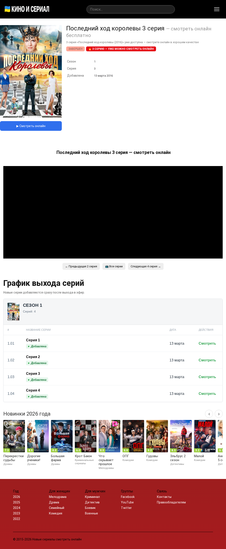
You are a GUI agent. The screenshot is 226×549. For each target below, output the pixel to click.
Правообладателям (171, 502)
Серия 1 (33, 340)
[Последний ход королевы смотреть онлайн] (31, 116)
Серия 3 (33, 373)
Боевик (90, 508)
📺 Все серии (114, 266)
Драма (54, 502)
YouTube (127, 502)
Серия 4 (33, 390)
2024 (16, 508)
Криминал (92, 497)
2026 (16, 497)
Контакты (164, 497)
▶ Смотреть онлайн (30, 126)
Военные (91, 513)
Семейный (56, 508)
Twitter (126, 508)
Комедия (55, 513)
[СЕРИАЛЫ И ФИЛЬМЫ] (26, 9)
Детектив (92, 502)
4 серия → (146, 266)
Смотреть (207, 343)
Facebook (128, 497)
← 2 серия (81, 266)
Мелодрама (57, 497)
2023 (16, 513)
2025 (16, 502)
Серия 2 (33, 357)
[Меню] (217, 9)
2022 (16, 519)
